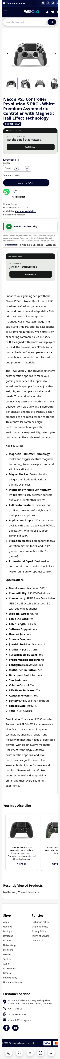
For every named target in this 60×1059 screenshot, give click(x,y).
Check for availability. (25, 211)
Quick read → (30, 274)
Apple (6, 921)
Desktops (8, 935)
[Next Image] (55, 53)
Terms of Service (40, 935)
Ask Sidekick (31, 147)
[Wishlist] (52, 12)
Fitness (7, 972)
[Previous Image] (7, 53)
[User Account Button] (30, 1052)
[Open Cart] (51, 1052)
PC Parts (7, 940)
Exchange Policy (40, 921)
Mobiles (7, 954)
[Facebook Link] (6, 1028)
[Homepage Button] (8, 1052)
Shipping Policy (40, 926)
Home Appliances (12, 982)
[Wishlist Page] (19, 1052)
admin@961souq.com (19, 1020)
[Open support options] (40, 1052)
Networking (9, 945)
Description (11, 244)
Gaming (7, 926)
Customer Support (17, 1014)
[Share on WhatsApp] (6, 192)
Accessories (9, 968)
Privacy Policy (39, 931)
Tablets (7, 959)
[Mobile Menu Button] (5, 12)
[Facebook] (48, 3)
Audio (6, 963)
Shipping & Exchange (31, 244)
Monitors (8, 949)
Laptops (7, 931)
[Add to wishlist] (15, 192)
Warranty (51, 244)
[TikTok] (53, 3)
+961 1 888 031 (16, 1008)
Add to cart (26, 182)
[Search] (52, 22)
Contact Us (37, 940)
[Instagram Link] (15, 1028)
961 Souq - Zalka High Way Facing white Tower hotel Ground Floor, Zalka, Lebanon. (30, 1002)
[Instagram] (43, 3)
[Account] (47, 12)
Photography (10, 977)
